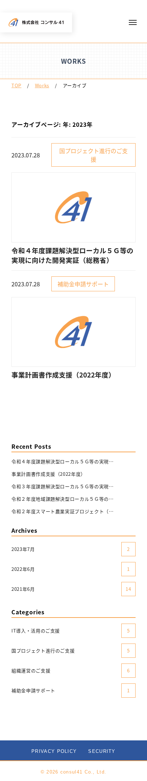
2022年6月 (70, 569)
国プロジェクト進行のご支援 (70, 650)
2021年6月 (71, 588)
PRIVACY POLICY (54, 751)
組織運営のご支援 (70, 670)
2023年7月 (70, 549)
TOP (16, 85)
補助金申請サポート (70, 690)
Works (42, 85)
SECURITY (101, 751)
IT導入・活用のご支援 (70, 630)
